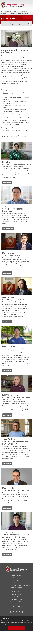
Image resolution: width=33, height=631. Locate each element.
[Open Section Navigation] (27, 23)
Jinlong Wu (6, 122)
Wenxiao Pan (7, 105)
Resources (16, 575)
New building (16, 606)
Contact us (16, 578)
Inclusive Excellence (16, 599)
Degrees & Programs (17, 24)
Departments (7, 11)
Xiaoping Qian (7, 109)
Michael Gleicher (8, 130)
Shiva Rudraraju (8, 118)
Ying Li (5, 97)
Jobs (16, 604)
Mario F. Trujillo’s (10, 494)
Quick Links (16, 592)
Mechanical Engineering (19, 11)
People (16, 583)
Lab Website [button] (7, 182)
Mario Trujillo (7, 120)
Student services (16, 587)
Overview (5, 24)
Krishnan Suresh (8, 114)
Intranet (16, 580)
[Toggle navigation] (31, 5)
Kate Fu (5, 93)
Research (3, 13)
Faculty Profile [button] (8, 229)
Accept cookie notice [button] (16, 628)
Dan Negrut (7, 101)
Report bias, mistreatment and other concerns (16, 585)
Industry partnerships (16, 601)
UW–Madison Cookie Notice (22, 624)
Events (16, 597)
